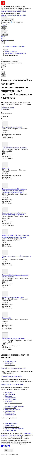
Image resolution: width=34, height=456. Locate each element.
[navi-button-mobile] (3, 42)
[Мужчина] (5, 123)
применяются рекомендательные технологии (16, 434)
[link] (4, 32)
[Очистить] (3, 65)
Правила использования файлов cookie (13, 15)
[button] (3, 36)
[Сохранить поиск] (3, 72)
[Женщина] (5, 144)
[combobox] (9, 61)
